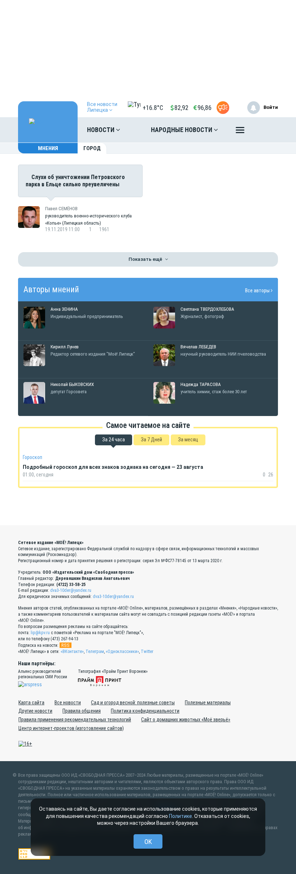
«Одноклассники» (122, 651)
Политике (180, 816)
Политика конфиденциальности (145, 711)
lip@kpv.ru (40, 632)
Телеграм (95, 651)
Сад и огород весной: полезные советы (133, 702)
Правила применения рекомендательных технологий (74, 719)
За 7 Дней (151, 439)
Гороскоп (32, 457)
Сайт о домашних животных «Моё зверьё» (185, 719)
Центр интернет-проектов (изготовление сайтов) (71, 728)
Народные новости (182, 129)
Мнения (48, 148)
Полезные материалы (208, 702)
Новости (101, 129)
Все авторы (258, 290)
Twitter (147, 651)
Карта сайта (31, 702)
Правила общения (81, 711)
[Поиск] (265, 130)
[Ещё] (240, 132)
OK (148, 841)
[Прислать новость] (223, 107)
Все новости (68, 702)
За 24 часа (113, 439)
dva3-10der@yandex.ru (70, 590)
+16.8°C (153, 107)
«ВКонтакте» (72, 651)
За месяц (188, 439)
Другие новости (35, 711)
